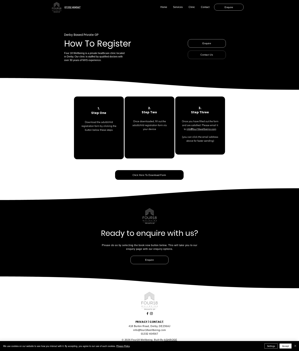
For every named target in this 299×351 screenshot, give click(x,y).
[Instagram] (151, 313)
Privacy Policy (123, 346)
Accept (285, 346)
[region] (99, 128)
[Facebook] (147, 313)
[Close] (295, 346)
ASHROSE (170, 340)
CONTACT (157, 321)
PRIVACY (141, 321)
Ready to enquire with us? (149, 233)
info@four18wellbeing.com (201, 129)
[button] (178, 7)
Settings (271, 346)
